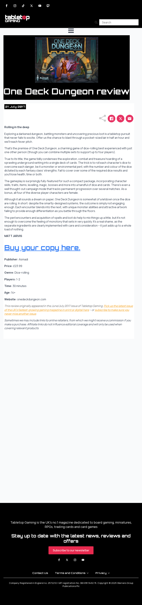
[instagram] (15, 6)
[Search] (96, 22)
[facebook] (6, 6)
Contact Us (40, 572)
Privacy (100, 572)
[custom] (23, 6)
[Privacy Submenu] (109, 573)
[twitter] (31, 6)
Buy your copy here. (42, 247)
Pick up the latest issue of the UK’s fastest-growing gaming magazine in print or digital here (68, 308)
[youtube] (40, 6)
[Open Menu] (71, 31)
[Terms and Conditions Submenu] (88, 573)
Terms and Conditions (70, 572)
